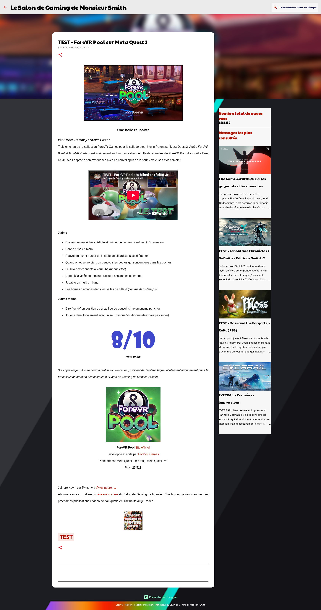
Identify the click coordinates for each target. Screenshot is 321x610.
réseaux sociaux (107, 494)
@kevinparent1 (106, 487)
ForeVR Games (148, 454)
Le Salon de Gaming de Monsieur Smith (68, 7)
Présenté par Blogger (162, 597)
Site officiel (142, 447)
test (66, 537)
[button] (60, 55)
